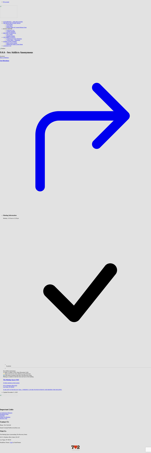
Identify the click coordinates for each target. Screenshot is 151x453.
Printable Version (10, 36)
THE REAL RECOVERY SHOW (12, 23)
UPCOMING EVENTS (9, 37)
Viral (11, 442)
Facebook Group (4, 414)
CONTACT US (10, 30)
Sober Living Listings (11, 43)
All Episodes (9, 24)
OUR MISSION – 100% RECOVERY (13, 21)
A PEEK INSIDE (10, 31)
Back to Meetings (4, 57)
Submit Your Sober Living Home (14, 44)
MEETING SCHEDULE (9, 33)
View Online (9, 34)
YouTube (2, 415)
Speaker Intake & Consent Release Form (16, 27)
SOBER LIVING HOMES (10, 41)
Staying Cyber (3, 418)
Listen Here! (9, 26)
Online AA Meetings (5, 417)
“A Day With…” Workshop (13, 40)
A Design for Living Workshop (14, 38)
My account (6, 2)
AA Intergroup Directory (6, 413)
